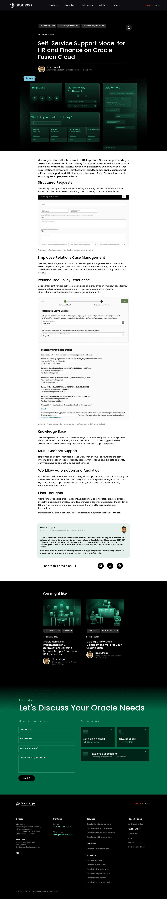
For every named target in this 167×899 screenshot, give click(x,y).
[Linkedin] (17, 852)
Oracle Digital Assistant (69, 25)
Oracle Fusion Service (96, 877)
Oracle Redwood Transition (99, 828)
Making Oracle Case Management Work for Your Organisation (104, 645)
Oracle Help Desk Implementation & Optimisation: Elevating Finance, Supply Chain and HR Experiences (60, 648)
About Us (132, 833)
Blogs (130, 838)
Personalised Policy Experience (64, 280)
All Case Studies (135, 824)
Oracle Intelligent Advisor (94, 25)
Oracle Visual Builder (96, 864)
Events (131, 842)
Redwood (67, 630)
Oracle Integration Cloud (98, 882)
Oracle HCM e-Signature (98, 848)
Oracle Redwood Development (101, 832)
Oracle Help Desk (47, 25)
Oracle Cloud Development (99, 837)
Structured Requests (55, 182)
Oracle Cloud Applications (99, 824)
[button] (29, 78)
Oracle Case (93, 630)
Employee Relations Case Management (71, 257)
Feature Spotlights (136, 847)
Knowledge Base (52, 431)
